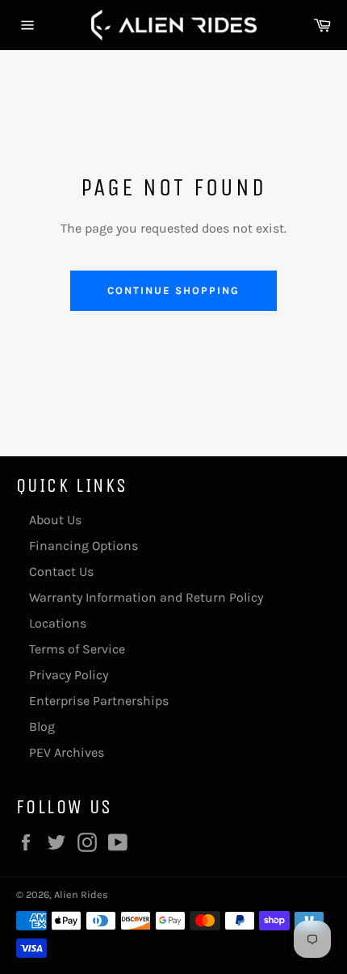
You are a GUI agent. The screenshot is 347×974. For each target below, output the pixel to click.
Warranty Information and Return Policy (146, 597)
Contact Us (61, 571)
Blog (42, 726)
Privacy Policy (68, 674)
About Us (55, 519)
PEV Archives (66, 752)
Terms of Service (77, 649)
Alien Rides (81, 894)
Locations (57, 623)
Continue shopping (173, 290)
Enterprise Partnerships (99, 700)
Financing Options (83, 545)
